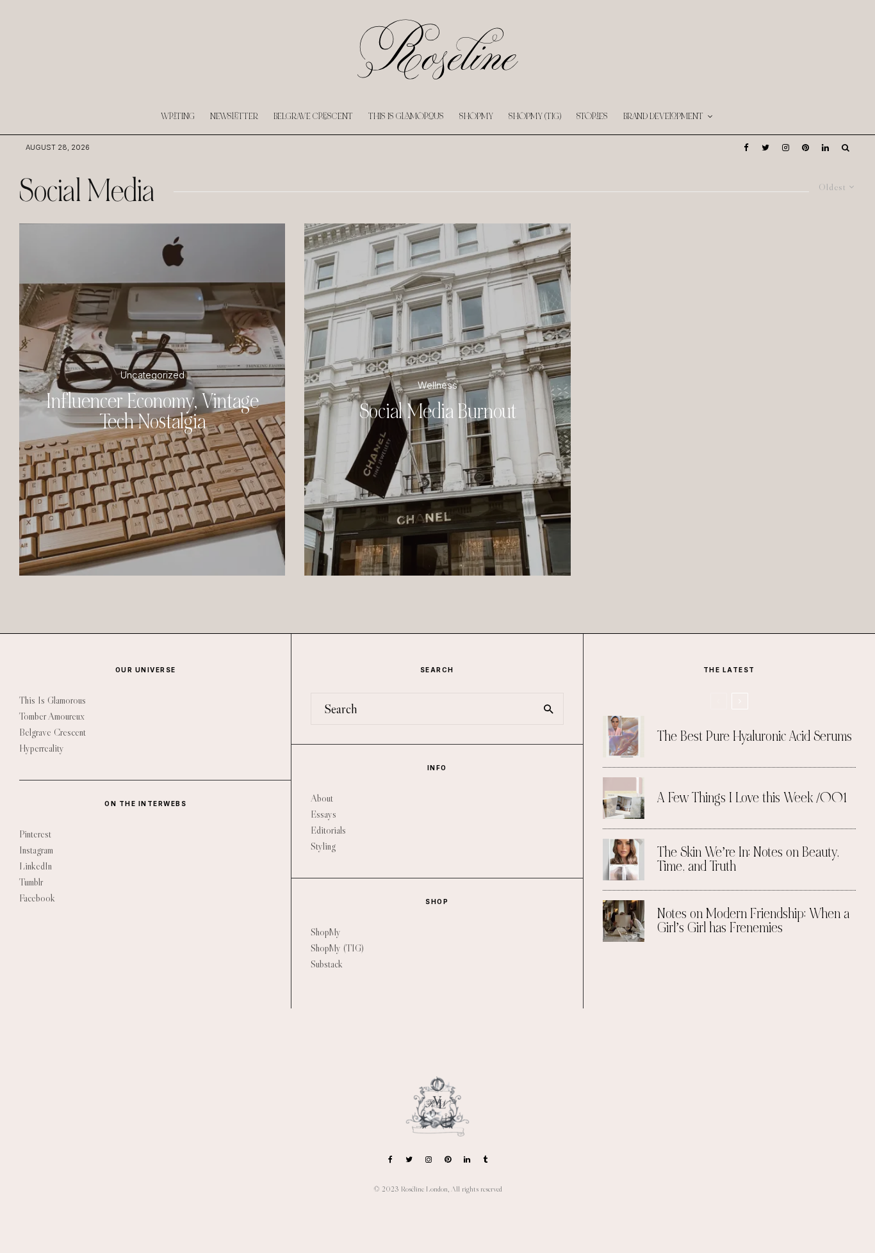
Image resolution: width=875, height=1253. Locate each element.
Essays (323, 814)
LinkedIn (35, 866)
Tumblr (31, 882)
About (322, 798)
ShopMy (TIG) (535, 116)
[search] (549, 708)
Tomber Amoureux (52, 716)
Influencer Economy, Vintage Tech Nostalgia (152, 411)
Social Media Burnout (437, 411)
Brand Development (663, 116)
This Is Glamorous (406, 116)
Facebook (37, 898)
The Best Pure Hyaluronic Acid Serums (754, 737)
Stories (592, 116)
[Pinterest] (805, 147)
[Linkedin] (825, 147)
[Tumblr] (485, 1159)
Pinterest (35, 834)
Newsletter (234, 116)
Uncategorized (152, 375)
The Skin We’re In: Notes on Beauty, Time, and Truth (748, 859)
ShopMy (476, 116)
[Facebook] (746, 147)
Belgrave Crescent (313, 116)
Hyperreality (41, 748)
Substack (327, 964)
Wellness (437, 385)
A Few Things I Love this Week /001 (752, 798)
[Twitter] (765, 147)
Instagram (36, 850)
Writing (178, 116)
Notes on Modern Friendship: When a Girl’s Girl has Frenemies (753, 921)
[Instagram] (786, 147)
